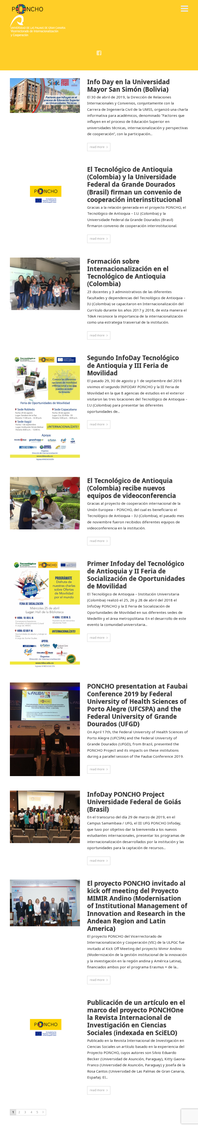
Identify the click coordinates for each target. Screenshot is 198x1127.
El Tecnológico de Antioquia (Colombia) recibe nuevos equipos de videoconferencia (131, 488)
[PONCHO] (27, 9)
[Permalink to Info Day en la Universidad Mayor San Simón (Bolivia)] (45, 95)
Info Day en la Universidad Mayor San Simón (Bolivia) (128, 85)
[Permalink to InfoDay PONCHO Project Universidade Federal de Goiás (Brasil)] (45, 817)
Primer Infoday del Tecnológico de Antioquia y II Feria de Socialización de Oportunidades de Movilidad (136, 575)
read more (97, 147)
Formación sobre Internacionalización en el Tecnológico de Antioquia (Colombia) (128, 273)
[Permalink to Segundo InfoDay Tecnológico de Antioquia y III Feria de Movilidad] (45, 408)
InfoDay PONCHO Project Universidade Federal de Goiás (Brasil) (134, 802)
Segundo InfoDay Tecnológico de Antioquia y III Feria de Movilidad (133, 365)
